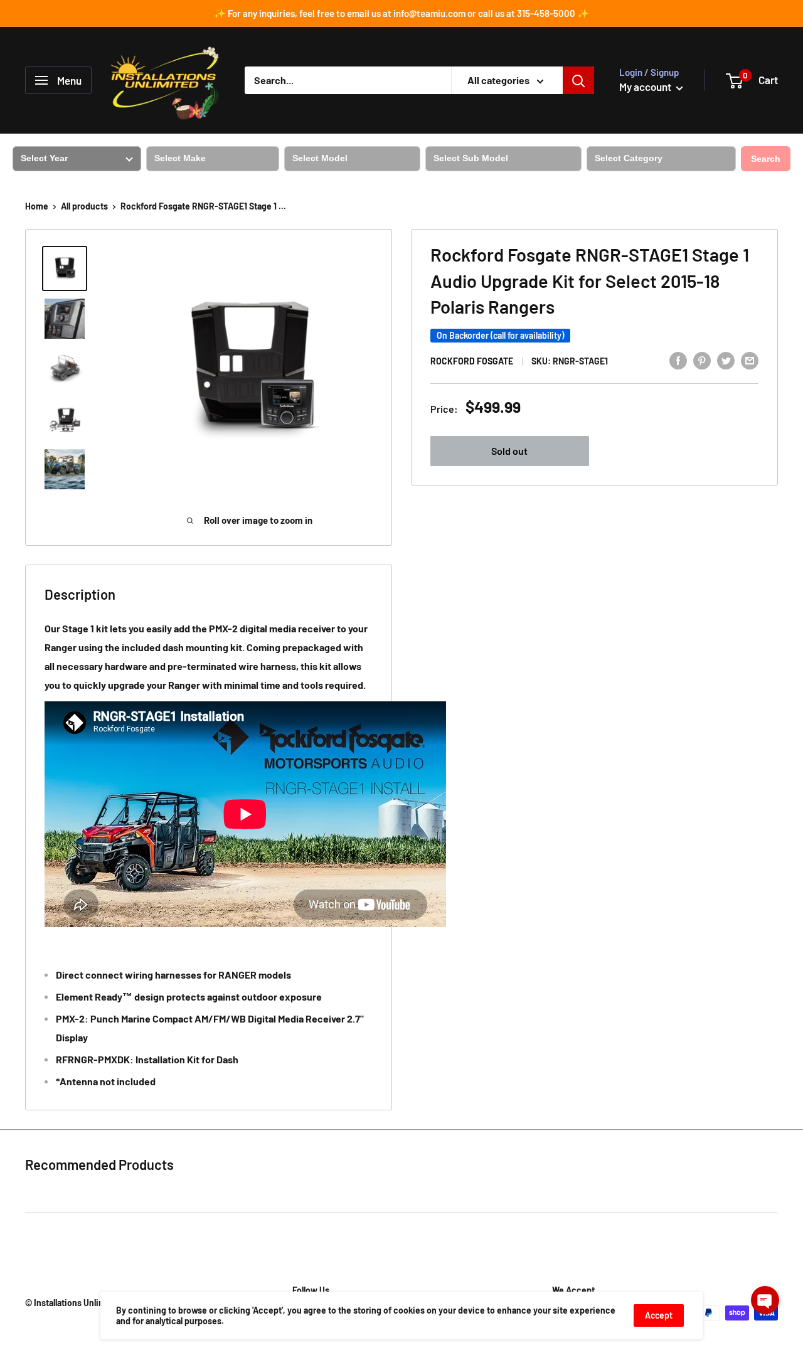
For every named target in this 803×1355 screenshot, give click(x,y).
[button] (765, 1300)
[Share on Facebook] (678, 359)
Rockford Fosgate (471, 361)
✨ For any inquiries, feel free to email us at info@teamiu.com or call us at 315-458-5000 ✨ (401, 13)
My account (646, 86)
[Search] (578, 80)
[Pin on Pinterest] (702, 359)
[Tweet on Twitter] (726, 359)
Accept (659, 1315)
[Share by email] (749, 359)
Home (36, 206)
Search (765, 159)
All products (84, 206)
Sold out (509, 451)
